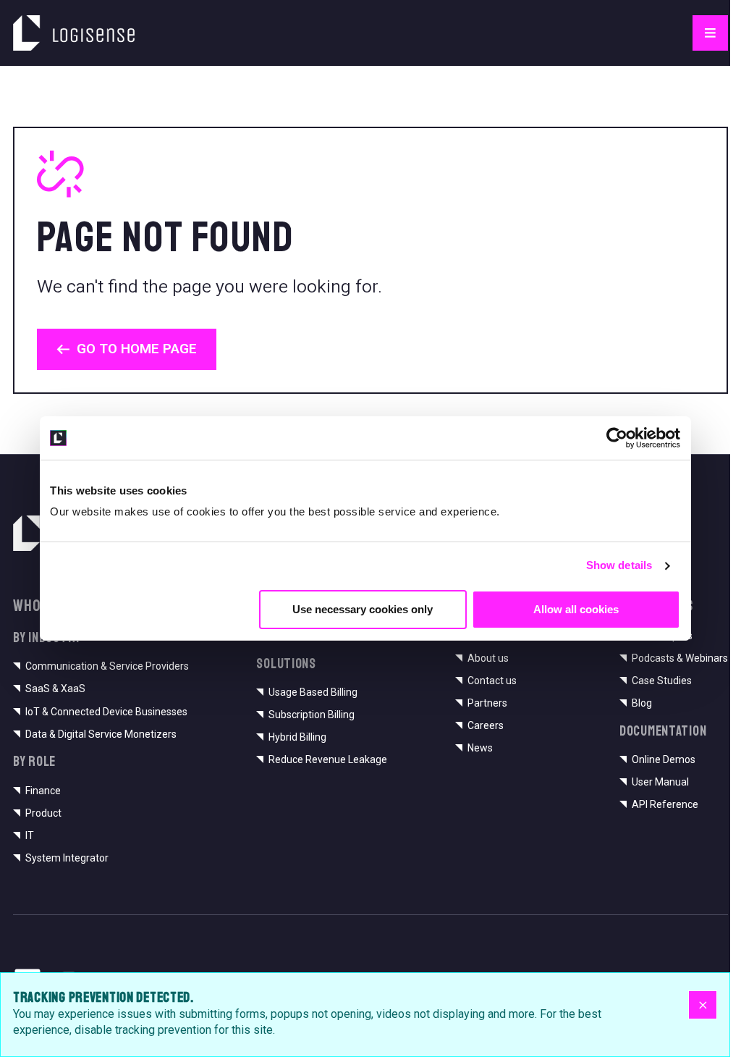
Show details (619, 565)
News (480, 748)
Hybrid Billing (297, 737)
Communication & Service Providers (107, 666)
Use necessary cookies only (362, 608)
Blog (642, 703)
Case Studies (662, 680)
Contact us (492, 680)
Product (43, 813)
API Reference (665, 804)
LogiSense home (61, 23)
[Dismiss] (702, 1004)
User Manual (660, 782)
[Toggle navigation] (710, 33)
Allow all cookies (576, 608)
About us (488, 658)
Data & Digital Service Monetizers (101, 734)
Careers (485, 725)
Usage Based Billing (312, 692)
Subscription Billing (311, 714)
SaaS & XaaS (55, 688)
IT (29, 835)
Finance (43, 791)
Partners (487, 703)
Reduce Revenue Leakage (327, 759)
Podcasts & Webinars (680, 658)
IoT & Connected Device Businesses (106, 712)
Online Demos (663, 759)
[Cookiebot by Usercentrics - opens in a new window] (617, 438)
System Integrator (67, 858)
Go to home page (137, 348)
